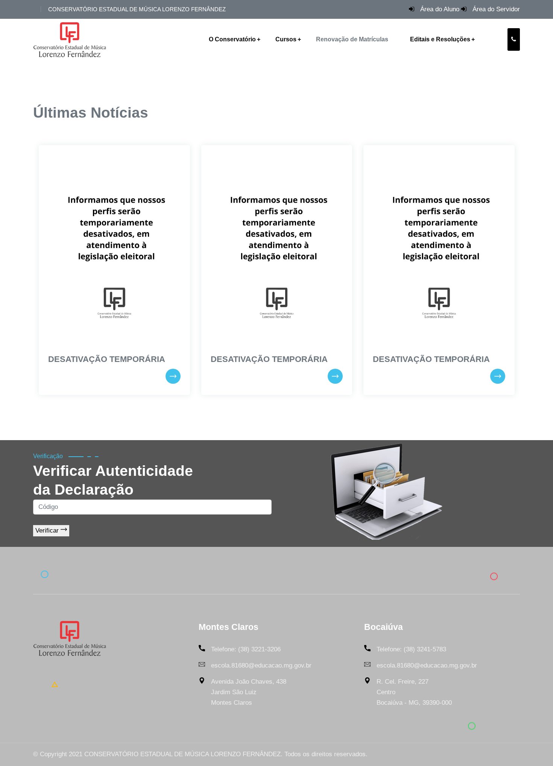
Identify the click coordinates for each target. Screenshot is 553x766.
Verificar (48, 530)
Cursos (285, 39)
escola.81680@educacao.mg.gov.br (261, 665)
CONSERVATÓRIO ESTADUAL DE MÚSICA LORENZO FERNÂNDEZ (137, 9)
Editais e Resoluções (440, 39)
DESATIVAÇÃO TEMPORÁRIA (106, 359)
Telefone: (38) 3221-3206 (246, 649)
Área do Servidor (496, 9)
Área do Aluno (439, 9)
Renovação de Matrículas (352, 39)
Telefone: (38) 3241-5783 (411, 649)
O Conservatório (232, 39)
